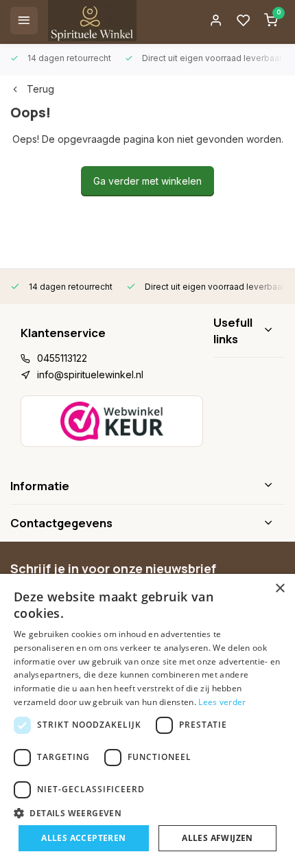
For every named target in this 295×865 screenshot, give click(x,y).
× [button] (279, 589)
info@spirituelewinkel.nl (90, 374)
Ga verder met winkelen (147, 181)
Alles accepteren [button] (83, 838)
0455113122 (62, 358)
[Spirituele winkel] (92, 20)
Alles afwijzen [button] (217, 838)
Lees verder (222, 702)
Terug (40, 89)
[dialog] (147, 719)
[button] (147, 813)
